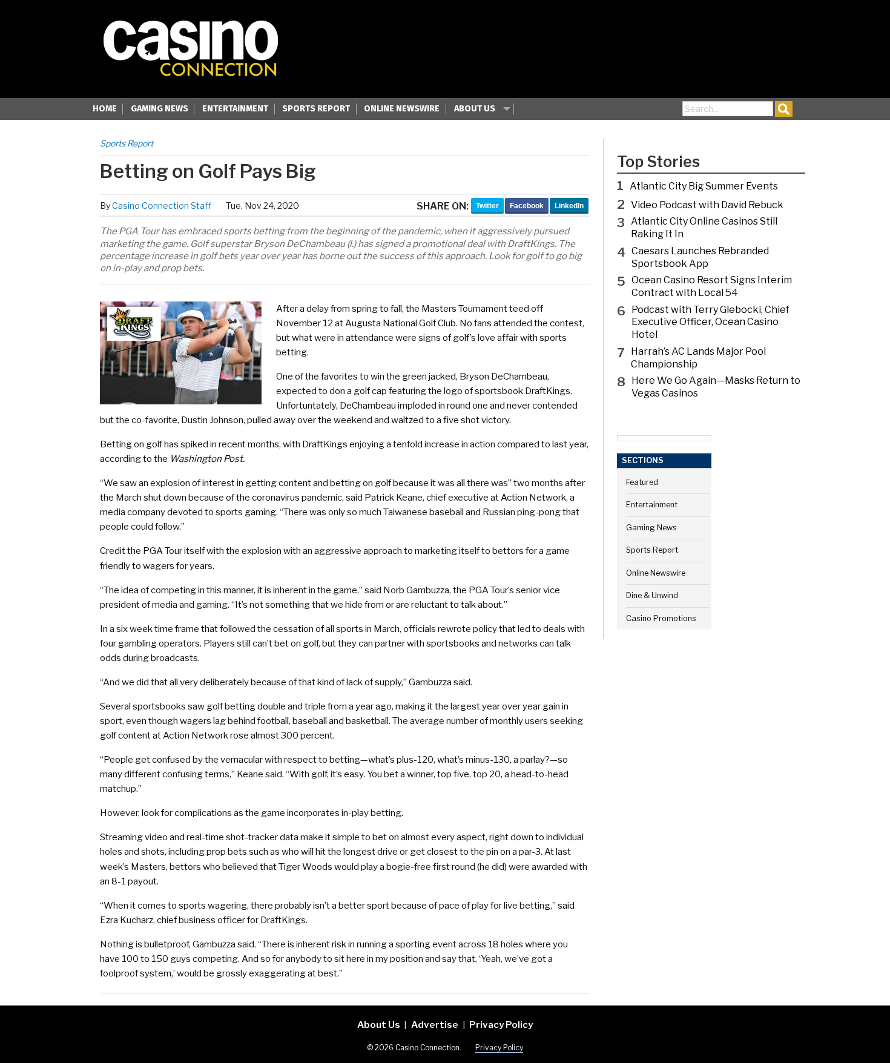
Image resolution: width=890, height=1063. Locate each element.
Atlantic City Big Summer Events (704, 186)
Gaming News (159, 109)
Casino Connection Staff (161, 205)
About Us (474, 109)
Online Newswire (402, 109)
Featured (642, 482)
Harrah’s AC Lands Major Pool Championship (698, 358)
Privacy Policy (501, 1024)
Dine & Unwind (652, 595)
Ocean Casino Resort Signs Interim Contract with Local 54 (711, 286)
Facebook (527, 206)
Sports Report (316, 109)
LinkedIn (569, 206)
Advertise (434, 1024)
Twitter (487, 206)
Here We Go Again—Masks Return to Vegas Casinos (715, 387)
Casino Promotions (661, 618)
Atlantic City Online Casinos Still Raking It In (704, 228)
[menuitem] (105, 110)
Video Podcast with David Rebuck (707, 205)
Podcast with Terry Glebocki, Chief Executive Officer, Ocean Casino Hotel (710, 322)
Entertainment (235, 109)
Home (105, 109)
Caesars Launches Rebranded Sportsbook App (700, 257)
